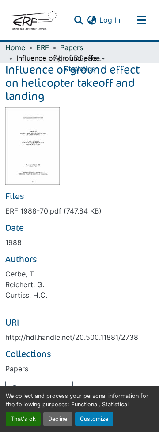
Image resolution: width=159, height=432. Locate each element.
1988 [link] (13, 242)
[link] (79, 211)
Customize (94, 419)
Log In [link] (109, 20)
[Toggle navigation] (141, 20)
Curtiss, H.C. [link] (26, 295)
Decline (57, 419)
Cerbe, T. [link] (20, 273)
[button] (31, 20)
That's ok (23, 419)
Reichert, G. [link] (24, 284)
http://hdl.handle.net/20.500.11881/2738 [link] (71, 337)
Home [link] (15, 47)
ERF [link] (42, 47)
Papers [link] (71, 47)
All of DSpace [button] (77, 58)
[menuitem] (79, 58)
